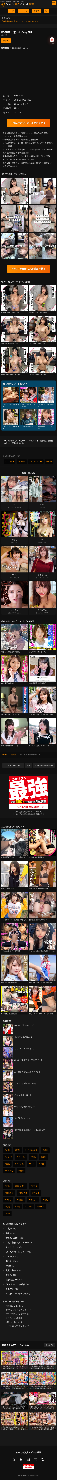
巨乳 (18, 1150)
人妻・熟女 (13, 1270)
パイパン (21, 1157)
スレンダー (20, 1186)
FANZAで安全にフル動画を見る (29, 122)
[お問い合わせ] (35, 1460)
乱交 (8, 1206)
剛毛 (34, 1157)
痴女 (22, 1170)
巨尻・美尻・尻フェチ (19, 1242)
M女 (42, 1164)
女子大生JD (14, 1279)
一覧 (28, 765)
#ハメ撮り (21, 461)
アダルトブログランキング (18, 1310)
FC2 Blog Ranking (14, 1306)
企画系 (36, 11)
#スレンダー (9, 461)
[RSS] (21, 1460)
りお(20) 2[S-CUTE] (13, 765)
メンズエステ (32, 1150)
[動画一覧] (28, 1460)
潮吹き (21, 1200)
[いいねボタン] (52, 39)
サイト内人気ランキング (17, 1326)
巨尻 (8, 1164)
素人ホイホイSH (22, 104)
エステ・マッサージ (18, 1293)
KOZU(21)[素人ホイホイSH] (16, 33)
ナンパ (9, 1157)
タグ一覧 (8, 1453)
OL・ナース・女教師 (17, 1284)
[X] (14, 1460)
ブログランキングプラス (17, 1314)
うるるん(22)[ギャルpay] (44, 765)
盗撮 (46, 1150)
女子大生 (23, 1193)
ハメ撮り (9, 1170)
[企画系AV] (42, 1460)
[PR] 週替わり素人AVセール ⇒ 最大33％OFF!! (21, 21)
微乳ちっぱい (15, 1238)
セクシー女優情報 (14, 1318)
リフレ (29, 1206)
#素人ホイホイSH (35, 461)
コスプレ (34, 1200)
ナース (41, 1206)
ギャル (36, 1193)
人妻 (8, 1150)
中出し (9, 1200)
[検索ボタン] (46, 11)
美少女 (6, 40)
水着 (18, 1206)
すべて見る (50, 1345)
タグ (12, 11)
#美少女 (49, 461)
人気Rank (42, 1453)
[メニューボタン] (54, 3)
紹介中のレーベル (14, 1322)
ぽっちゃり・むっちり (18, 1251)
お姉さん (9, 1193)
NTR (32, 1164)
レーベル (23, 11)
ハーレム (20, 1164)
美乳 (8, 1186)
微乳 (44, 1157)
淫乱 (46, 1200)
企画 (8, 1213)
